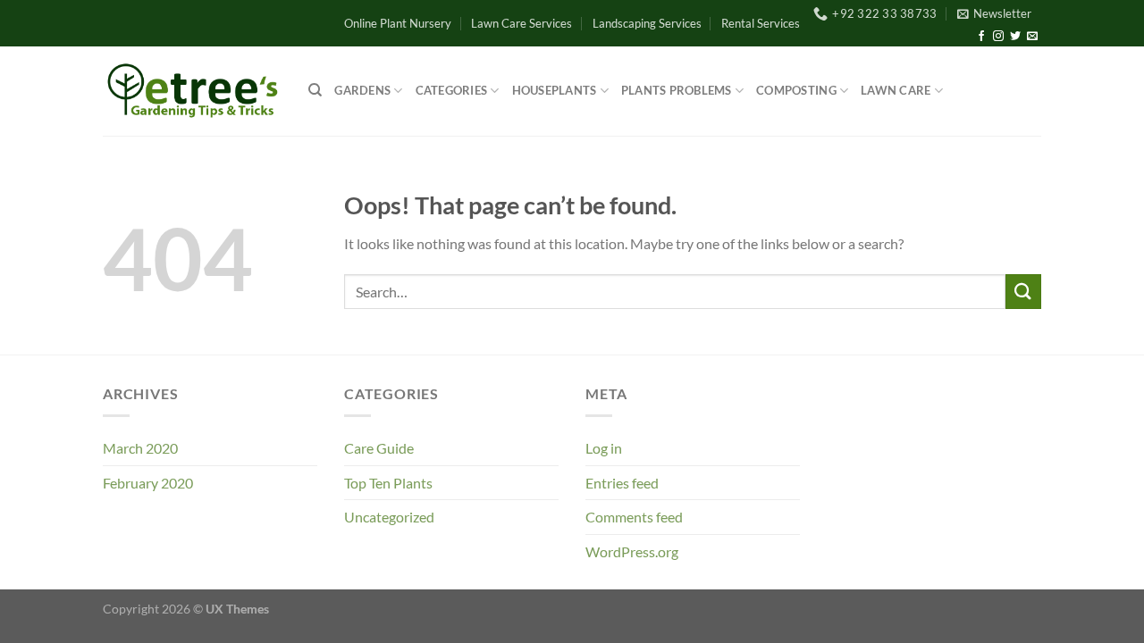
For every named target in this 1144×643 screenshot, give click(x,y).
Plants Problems (676, 90)
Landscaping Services (647, 23)
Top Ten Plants (388, 482)
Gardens (362, 90)
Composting (796, 90)
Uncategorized (389, 516)
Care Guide (379, 447)
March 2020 (140, 447)
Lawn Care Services (521, 23)
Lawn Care (895, 90)
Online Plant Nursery (397, 23)
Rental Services (760, 23)
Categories (452, 90)
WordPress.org (631, 551)
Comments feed (634, 516)
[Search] (315, 90)
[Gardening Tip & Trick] (192, 91)
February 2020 (148, 482)
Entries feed (622, 482)
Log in (603, 447)
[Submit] (1023, 291)
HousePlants (554, 90)
